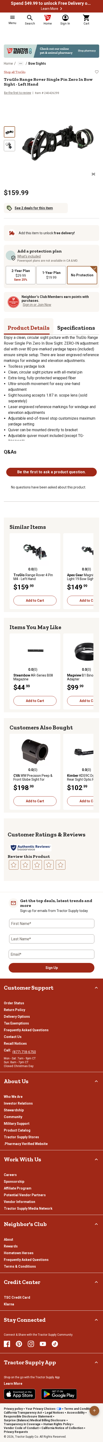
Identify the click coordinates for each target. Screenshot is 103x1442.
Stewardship (14, 1110)
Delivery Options (17, 1016)
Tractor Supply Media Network (28, 1208)
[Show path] (20, 63)
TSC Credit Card (17, 1297)
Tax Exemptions (16, 1023)
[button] (61, 9)
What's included (29, 256)
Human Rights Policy (57, 1424)
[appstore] (19, 1394)
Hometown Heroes (19, 1253)
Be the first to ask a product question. (51, 472)
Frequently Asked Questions (26, 1030)
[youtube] (43, 1344)
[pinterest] (19, 1344)
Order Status (14, 1003)
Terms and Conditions (79, 1408)
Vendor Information (19, 1202)
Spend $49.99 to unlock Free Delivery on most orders (51, 3)
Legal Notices (54, 1412)
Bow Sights (37, 63)
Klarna (9, 1304)
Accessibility (76, 1412)
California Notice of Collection (62, 1428)
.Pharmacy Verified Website (26, 1144)
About (8, 1239)
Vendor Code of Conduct (21, 1428)
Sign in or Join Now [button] (37, 305)
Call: (8, 1050)
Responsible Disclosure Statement (28, 1416)
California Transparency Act (23, 1412)
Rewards (11, 1246)
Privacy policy (13, 1408)
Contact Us (13, 1037)
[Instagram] (31, 1344)
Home (8, 63)
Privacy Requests (16, 1431)
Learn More (49, 9)
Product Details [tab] (29, 327)
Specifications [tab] (76, 327)
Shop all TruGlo (14, 72)
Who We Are (13, 1097)
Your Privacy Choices (41, 1408)
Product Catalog (17, 1130)
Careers (10, 1175)
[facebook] (7, 1344)
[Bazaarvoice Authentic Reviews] (31, 847)
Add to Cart (35, 600)
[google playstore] (59, 1394)
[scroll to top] (94, 1411)
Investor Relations (18, 1103)
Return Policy (14, 1010)
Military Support (16, 1124)
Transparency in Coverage (22, 1424)
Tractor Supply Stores (21, 1137)
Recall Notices (15, 1043)
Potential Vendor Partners (25, 1195)
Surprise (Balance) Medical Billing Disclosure (35, 1420)
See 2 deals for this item (34, 208)
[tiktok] (55, 1344)
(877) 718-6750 (24, 1052)
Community (13, 1117)
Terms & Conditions (20, 1266)
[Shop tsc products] (51, 51)
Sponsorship (14, 1181)
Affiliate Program (17, 1188)
